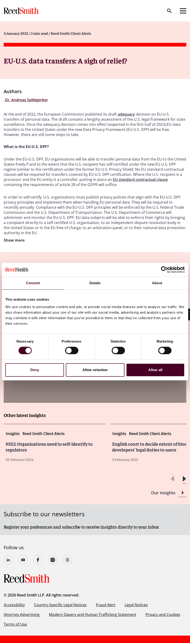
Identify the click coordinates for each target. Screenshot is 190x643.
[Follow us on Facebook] (38, 559)
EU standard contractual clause (140, 179)
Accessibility (14, 604)
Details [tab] (95, 283)
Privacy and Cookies (163, 614)
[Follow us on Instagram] (52, 559)
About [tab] (157, 283)
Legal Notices (136, 604)
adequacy (126, 114)
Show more (14, 240)
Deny (34, 370)
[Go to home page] (21, 11)
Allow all (155, 370)
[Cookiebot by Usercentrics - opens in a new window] (164, 269)
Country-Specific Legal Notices (60, 604)
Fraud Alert (105, 604)
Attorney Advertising (22, 614)
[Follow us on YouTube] (23, 559)
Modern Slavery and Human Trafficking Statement (92, 614)
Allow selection (95, 370)
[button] (184, 479)
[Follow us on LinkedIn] (8, 559)
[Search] (169, 11)
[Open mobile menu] (183, 10)
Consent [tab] (33, 283)
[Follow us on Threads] (67, 559)
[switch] (71, 350)
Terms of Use (15, 624)
